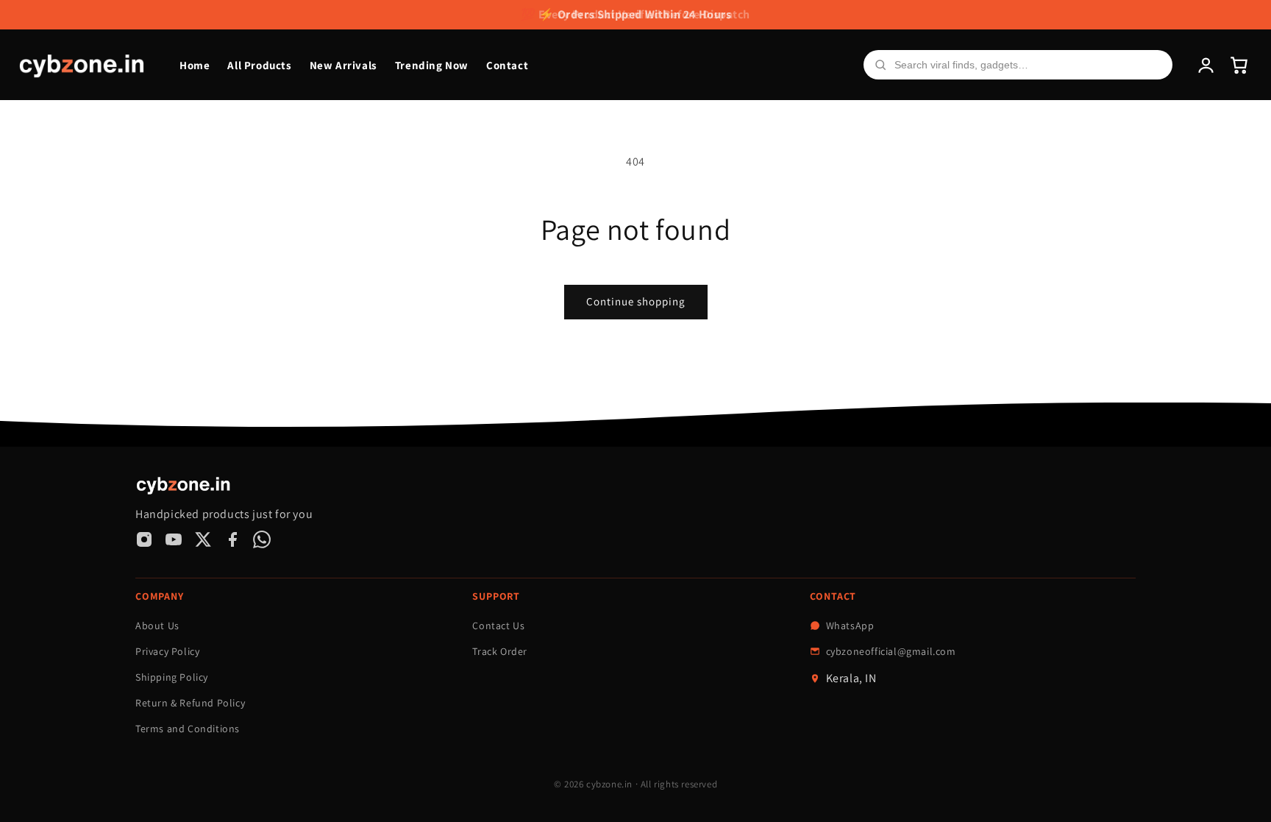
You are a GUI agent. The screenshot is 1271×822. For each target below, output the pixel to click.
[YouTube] (173, 539)
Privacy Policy (167, 651)
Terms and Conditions (187, 728)
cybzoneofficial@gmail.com (891, 651)
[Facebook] (232, 539)
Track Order (499, 651)
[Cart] (1239, 65)
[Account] (1206, 65)
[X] (203, 539)
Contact (507, 65)
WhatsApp (850, 625)
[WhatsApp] (262, 539)
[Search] (880, 64)
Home (194, 65)
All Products (259, 65)
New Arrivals (343, 65)
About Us (157, 625)
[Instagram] (144, 539)
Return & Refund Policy (190, 702)
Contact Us (498, 625)
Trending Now (432, 65)
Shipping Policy (171, 677)
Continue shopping (636, 301)
